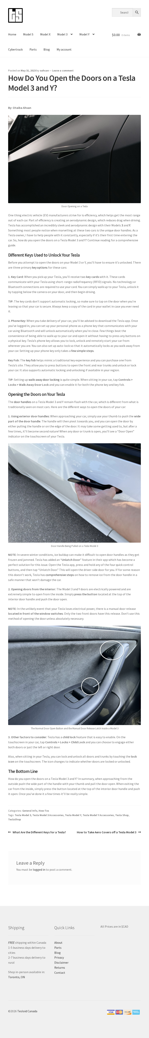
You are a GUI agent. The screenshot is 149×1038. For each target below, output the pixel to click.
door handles (22, 402)
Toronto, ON (16, 977)
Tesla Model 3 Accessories (48, 815)
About (58, 942)
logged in (39, 869)
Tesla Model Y (73, 815)
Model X (45, 34)
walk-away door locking (44, 380)
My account (64, 49)
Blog (46, 49)
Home (12, 34)
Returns (59, 967)
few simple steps (82, 351)
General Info (29, 810)
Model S (28, 34)
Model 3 (62, 34)
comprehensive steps (60, 575)
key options (40, 267)
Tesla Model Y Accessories (98, 815)
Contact (59, 972)
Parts (33, 49)
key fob (31, 360)
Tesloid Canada (27, 1011)
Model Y (84, 34)
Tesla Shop (122, 815)
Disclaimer (61, 962)
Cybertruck (15, 49)
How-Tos (44, 810)
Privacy (59, 957)
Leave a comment (63, 70)
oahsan (44, 70)
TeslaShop (14, 819)
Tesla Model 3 (23, 815)
